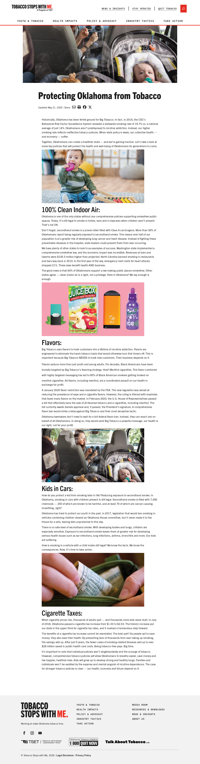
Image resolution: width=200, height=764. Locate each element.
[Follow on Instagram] (32, 733)
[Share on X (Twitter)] (90, 107)
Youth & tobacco (30, 21)
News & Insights (113, 8)
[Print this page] (79, 107)
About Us (138, 719)
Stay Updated (141, 8)
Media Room (140, 705)
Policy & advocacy (102, 21)
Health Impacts (65, 21)
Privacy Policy (83, 755)
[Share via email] (74, 107)
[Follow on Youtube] (40, 733)
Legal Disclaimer (65, 755)
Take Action (173, 21)
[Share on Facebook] (84, 107)
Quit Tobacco (167, 8)
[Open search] (183, 8)
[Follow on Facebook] (24, 733)
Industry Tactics (140, 21)
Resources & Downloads (148, 709)
